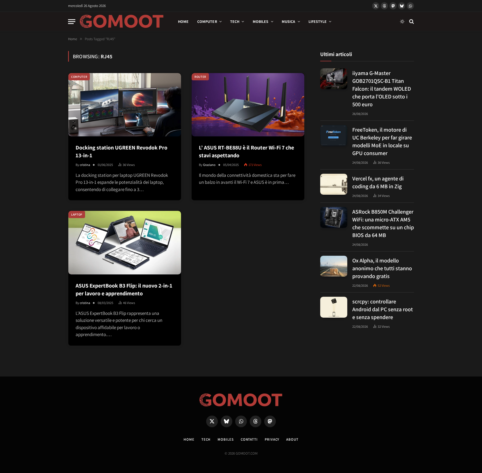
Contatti (249, 439)
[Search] (411, 21)
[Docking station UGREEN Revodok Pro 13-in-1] (124, 104)
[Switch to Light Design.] (402, 21)
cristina (85, 165)
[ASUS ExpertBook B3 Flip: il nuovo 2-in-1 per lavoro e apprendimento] (124, 242)
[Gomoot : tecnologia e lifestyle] (121, 21)
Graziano (209, 165)
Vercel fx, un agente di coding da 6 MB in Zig (378, 182)
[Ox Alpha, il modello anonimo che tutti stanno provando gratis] (333, 266)
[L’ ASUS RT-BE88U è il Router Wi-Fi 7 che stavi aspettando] (248, 104)
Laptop (76, 214)
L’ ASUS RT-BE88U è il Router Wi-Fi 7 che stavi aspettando (246, 151)
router (200, 77)
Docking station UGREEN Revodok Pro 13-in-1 (121, 151)
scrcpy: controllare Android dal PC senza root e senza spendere (382, 309)
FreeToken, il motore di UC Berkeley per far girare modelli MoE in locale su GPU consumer (382, 141)
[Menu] (71, 21)
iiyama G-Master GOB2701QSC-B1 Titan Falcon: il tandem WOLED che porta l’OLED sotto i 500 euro (381, 88)
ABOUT (292, 439)
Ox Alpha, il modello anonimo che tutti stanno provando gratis (382, 268)
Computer (207, 21)
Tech (235, 21)
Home (183, 21)
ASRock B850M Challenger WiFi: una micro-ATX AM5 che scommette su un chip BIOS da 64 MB (383, 223)
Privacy (272, 439)
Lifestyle (318, 21)
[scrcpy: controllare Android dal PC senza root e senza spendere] (333, 307)
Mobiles (261, 21)
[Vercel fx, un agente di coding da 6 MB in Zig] (333, 184)
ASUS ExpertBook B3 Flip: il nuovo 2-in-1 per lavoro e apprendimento (124, 289)
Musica (288, 21)
